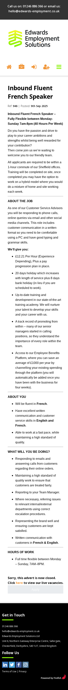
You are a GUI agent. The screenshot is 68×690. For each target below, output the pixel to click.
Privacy (22, 671)
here (19, 583)
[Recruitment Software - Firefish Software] (53, 678)
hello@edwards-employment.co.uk (34, 11)
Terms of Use (9, 671)
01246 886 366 (33, 6)
